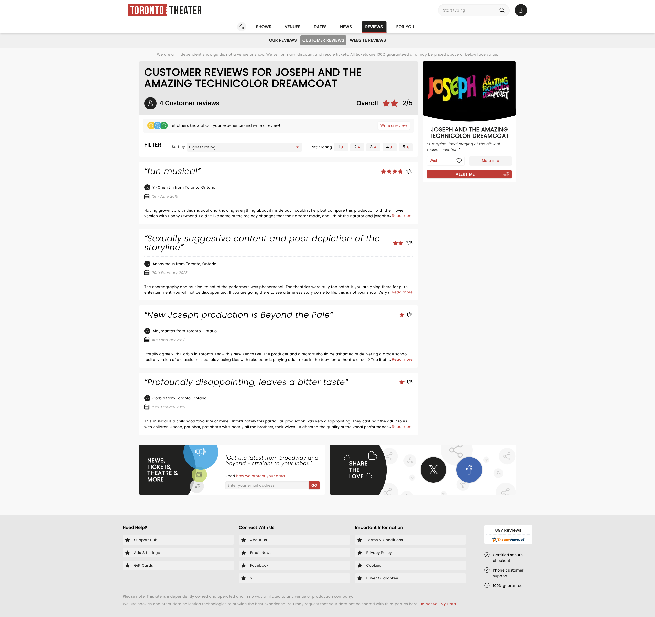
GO (314, 485)
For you (405, 27)
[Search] (503, 10)
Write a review (393, 125)
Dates (320, 27)
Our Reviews (283, 40)
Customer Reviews (323, 40)
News (346, 27)
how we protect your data (261, 475)
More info (490, 160)
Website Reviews (368, 40)
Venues (293, 27)
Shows (263, 27)
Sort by (178, 146)
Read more (402, 215)
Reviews (374, 27)
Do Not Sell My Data (437, 604)
